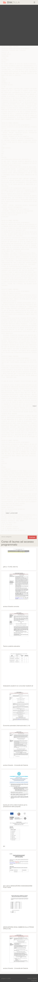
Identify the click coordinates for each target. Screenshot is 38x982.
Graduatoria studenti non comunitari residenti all (18, 686)
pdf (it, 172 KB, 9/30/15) (10, 567)
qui (4, 846)
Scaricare (32, 537)
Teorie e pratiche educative (11, 646)
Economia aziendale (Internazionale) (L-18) (16, 725)
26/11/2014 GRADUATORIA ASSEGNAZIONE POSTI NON (17, 886)
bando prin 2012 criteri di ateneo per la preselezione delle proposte (15, 805)
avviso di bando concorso (11, 606)
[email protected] (12, 513)
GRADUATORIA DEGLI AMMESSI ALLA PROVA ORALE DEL (18, 928)
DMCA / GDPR (32, 978)
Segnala (34, 981)
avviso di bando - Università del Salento (15, 765)
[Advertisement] (19, 25)
